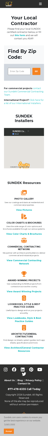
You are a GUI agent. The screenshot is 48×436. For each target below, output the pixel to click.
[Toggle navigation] (40, 4)
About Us (9, 380)
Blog (20, 380)
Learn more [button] (9, 424)
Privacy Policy (34, 380)
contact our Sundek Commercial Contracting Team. (23, 91)
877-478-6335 (17, 389)
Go (36, 71)
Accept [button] (9, 431)
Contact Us (24, 383)
